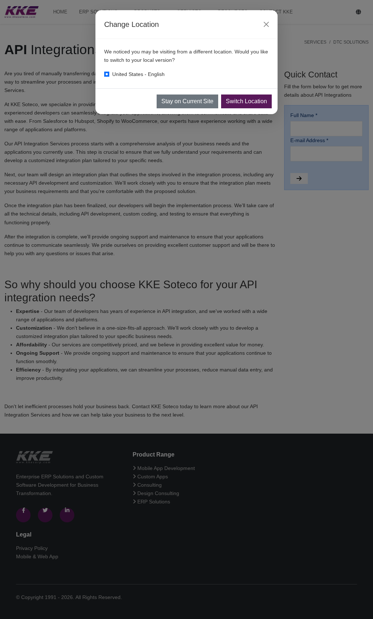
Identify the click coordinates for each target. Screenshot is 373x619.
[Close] (266, 24)
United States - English (138, 74)
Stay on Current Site (187, 101)
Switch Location (246, 101)
